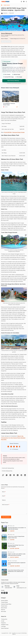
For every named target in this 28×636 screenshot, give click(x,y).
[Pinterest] (21, 475)
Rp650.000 (12, 530)
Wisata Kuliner (4, 606)
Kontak (2, 621)
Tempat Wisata (4, 602)
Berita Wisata (4, 607)
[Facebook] (14, 475)
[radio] (8, 446)
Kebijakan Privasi (4, 624)
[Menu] (26, 1)
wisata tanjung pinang (7, 470)
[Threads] (10, 475)
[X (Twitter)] (18, 475)
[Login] (23, 1)
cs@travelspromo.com (21, 587)
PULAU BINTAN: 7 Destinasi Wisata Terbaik (14, 132)
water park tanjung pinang (8, 468)
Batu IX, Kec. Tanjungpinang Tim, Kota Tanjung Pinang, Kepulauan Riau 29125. (13, 437)
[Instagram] (7, 593)
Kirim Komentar (6, 517)
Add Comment (5, 504)
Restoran (3, 609)
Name (3, 491)
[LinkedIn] (25, 475)
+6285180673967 (8, 587)
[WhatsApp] (7, 475)
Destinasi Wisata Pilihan (6, 604)
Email (3, 496)
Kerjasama (3, 622)
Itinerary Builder (4, 600)
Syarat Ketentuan (5, 628)
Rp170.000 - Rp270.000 (14, 548)
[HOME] (1, 5)
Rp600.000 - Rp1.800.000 (15, 565)
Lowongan (3, 626)
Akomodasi (3, 611)
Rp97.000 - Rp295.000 (14, 557)
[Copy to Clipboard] (3, 475)
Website (4, 500)
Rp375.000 (12, 539)
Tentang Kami (4, 619)
